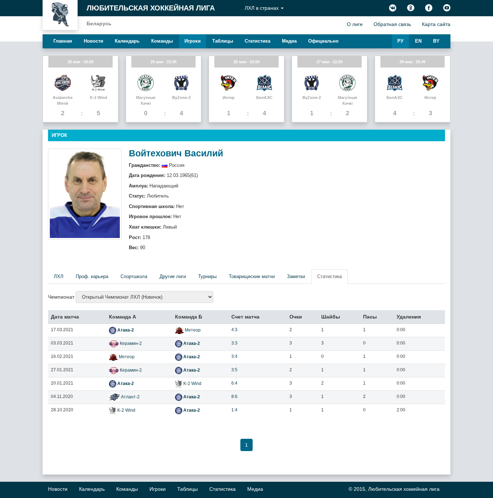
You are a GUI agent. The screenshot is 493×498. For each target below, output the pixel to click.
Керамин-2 (130, 343)
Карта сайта (436, 24)
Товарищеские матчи (252, 276)
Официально (323, 41)
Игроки (192, 41)
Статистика (257, 41)
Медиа (289, 41)
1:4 (234, 409)
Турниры (207, 276)
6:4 (234, 383)
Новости (93, 41)
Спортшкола (134, 276)
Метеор (192, 330)
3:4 (234, 356)
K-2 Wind (191, 383)
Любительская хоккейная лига (151, 8)
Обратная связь (392, 24)
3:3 (234, 343)
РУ (400, 41)
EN (418, 41)
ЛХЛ (59, 276)
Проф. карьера (92, 276)
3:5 (234, 369)
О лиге (355, 24)
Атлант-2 (130, 396)
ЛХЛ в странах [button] (262, 8)
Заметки (296, 276)
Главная (62, 41)
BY (436, 41)
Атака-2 (125, 330)
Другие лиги (173, 276)
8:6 (234, 396)
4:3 (234, 329)
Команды (162, 41)
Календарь (127, 41)
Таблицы (222, 41)
